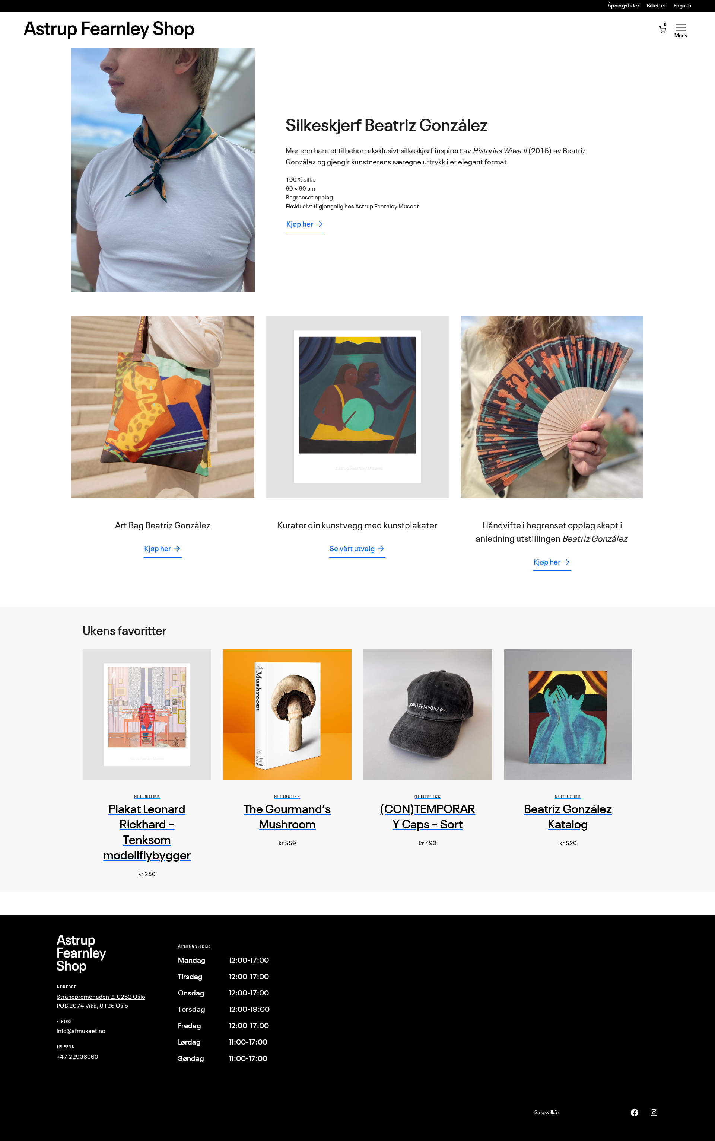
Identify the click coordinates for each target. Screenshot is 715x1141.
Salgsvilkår (546, 1112)
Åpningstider (624, 6)
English (682, 6)
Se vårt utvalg (352, 548)
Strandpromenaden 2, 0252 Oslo (101, 996)
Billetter (656, 6)
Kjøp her (299, 223)
